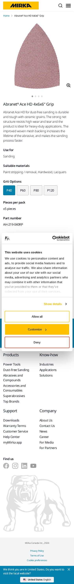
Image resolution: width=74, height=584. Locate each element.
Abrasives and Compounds (13, 377)
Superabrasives (14, 396)
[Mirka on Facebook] (6, 466)
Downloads (11, 420)
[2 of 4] (35, 96)
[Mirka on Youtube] (33, 466)
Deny (37, 342)
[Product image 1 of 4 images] (37, 56)
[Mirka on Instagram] (15, 466)
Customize (35, 329)
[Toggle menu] (68, 5)
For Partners (48, 448)
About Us (45, 420)
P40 (9, 190)
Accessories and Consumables (14, 387)
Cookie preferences (37, 560)
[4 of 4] (42, 96)
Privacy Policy (37, 550)
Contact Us (47, 426)
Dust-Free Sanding (16, 370)
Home (6, 15)
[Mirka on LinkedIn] (24, 466)
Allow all (37, 316)
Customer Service (15, 431)
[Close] (69, 569)
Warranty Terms (14, 426)
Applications (48, 370)
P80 (36, 190)
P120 (50, 190)
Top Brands (11, 401)
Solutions (46, 375)
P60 (22, 190)
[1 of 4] (32, 96)
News (43, 431)
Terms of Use (37, 555)
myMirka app (12, 442)
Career (44, 437)
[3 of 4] (38, 96)
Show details (53, 304)
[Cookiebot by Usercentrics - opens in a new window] (52, 238)
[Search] (60, 5)
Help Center (11, 437)
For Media (46, 442)
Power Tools (12, 364)
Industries (46, 364)
